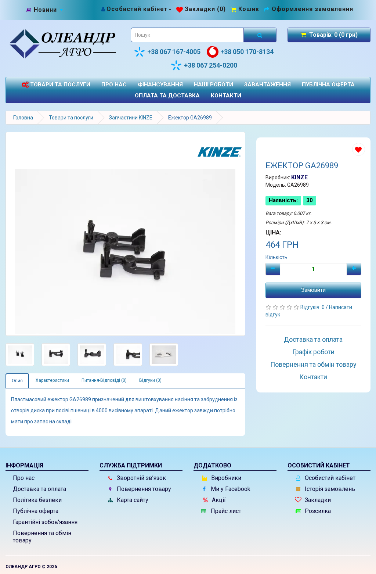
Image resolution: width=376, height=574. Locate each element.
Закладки (317, 499)
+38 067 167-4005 (173, 51)
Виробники (225, 477)
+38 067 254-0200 (210, 65)
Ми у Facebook (229, 488)
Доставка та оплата (313, 339)
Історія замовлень (329, 488)
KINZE (299, 177)
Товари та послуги (59, 84)
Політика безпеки (37, 499)
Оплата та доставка (167, 95)
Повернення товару (143, 488)
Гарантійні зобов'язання (45, 522)
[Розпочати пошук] (259, 35)
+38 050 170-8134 (247, 51)
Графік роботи (313, 352)
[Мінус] (272, 269)
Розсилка (317, 510)
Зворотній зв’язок (140, 477)
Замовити (313, 290)
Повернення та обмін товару (313, 364)
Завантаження (267, 84)
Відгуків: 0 (313, 307)
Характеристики (52, 380)
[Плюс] (354, 269)
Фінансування (160, 84)
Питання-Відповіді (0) (104, 380)
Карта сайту (131, 499)
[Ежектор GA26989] (125, 234)
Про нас (114, 84)
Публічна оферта (328, 84)
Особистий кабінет (329, 477)
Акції (218, 499)
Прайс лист (225, 510)
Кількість (276, 257)
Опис (17, 380)
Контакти (226, 95)
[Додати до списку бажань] (358, 149)
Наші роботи (213, 84)
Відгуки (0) (150, 380)
